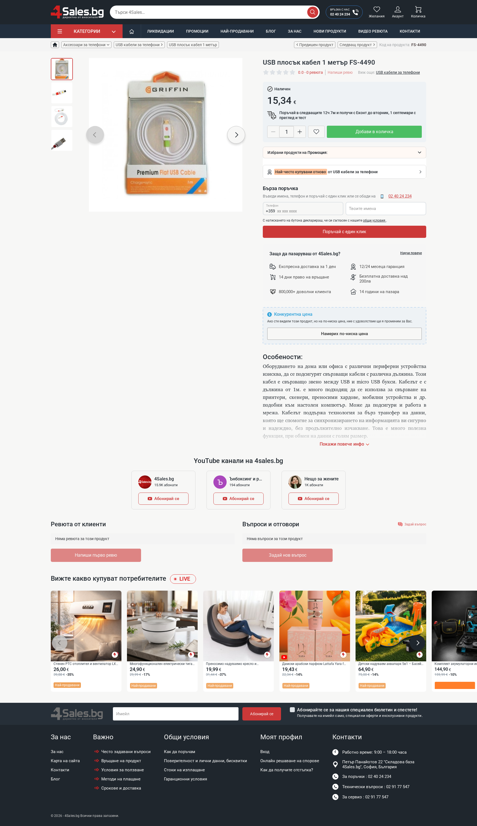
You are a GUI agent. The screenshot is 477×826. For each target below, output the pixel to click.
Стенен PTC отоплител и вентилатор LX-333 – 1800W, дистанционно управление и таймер (85, 664)
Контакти (410, 31)
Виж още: (366, 72)
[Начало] (132, 31)
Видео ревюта (373, 31)
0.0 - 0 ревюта (310, 72)
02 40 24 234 (400, 196)
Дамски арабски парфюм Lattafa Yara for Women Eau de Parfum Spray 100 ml (314, 664)
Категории (87, 31)
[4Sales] (77, 12)
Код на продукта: (394, 45)
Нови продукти (330, 31)
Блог (271, 31)
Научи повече (411, 253)
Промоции (197, 31)
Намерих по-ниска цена (344, 333)
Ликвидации (160, 31)
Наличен (282, 89)
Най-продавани (237, 31)
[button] (95, 135)
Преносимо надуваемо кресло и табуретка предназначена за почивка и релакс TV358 (237, 664)
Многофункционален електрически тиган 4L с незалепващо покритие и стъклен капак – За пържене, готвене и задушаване (162, 664)
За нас (294, 31)
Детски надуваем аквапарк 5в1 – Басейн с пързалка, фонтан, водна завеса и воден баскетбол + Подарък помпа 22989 (390, 664)
